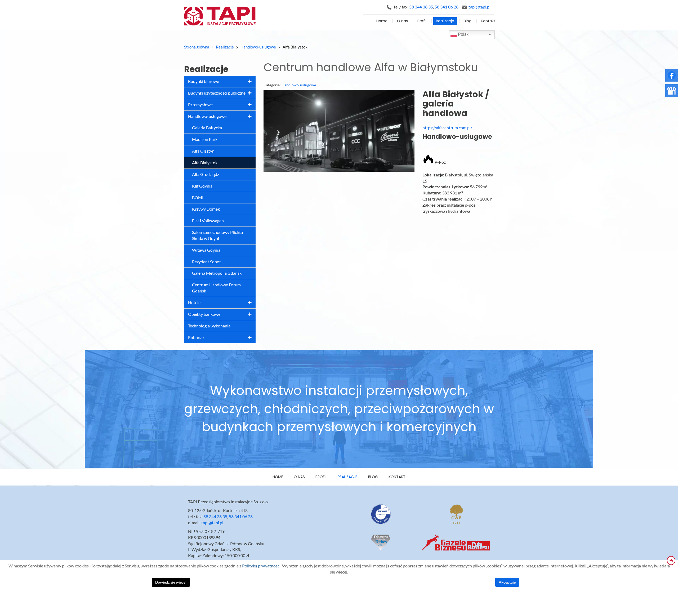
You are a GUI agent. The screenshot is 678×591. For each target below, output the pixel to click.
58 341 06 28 (446, 7)
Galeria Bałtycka (207, 127)
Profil (421, 21)
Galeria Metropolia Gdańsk (217, 273)
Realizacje (445, 21)
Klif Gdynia (202, 186)
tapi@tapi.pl (479, 7)
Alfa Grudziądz (205, 174)
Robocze (196, 337)
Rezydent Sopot (206, 261)
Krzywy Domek (206, 209)
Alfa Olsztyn (203, 151)
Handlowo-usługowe (207, 116)
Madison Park (204, 139)
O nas (402, 21)
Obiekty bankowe (204, 314)
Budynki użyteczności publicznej (217, 93)
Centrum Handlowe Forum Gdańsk (216, 287)
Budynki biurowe (203, 81)
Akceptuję (507, 582)
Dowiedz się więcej (170, 582)
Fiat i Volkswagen (208, 220)
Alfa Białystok (204, 162)
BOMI (197, 197)
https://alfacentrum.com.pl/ (447, 127)
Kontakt (488, 21)
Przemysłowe (200, 104)
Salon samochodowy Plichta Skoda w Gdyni (217, 235)
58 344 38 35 (421, 7)
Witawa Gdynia (206, 250)
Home (381, 21)
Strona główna (196, 47)
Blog (467, 21)
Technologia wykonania (209, 325)
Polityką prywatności (261, 565)
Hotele (194, 302)
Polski (463, 34)
